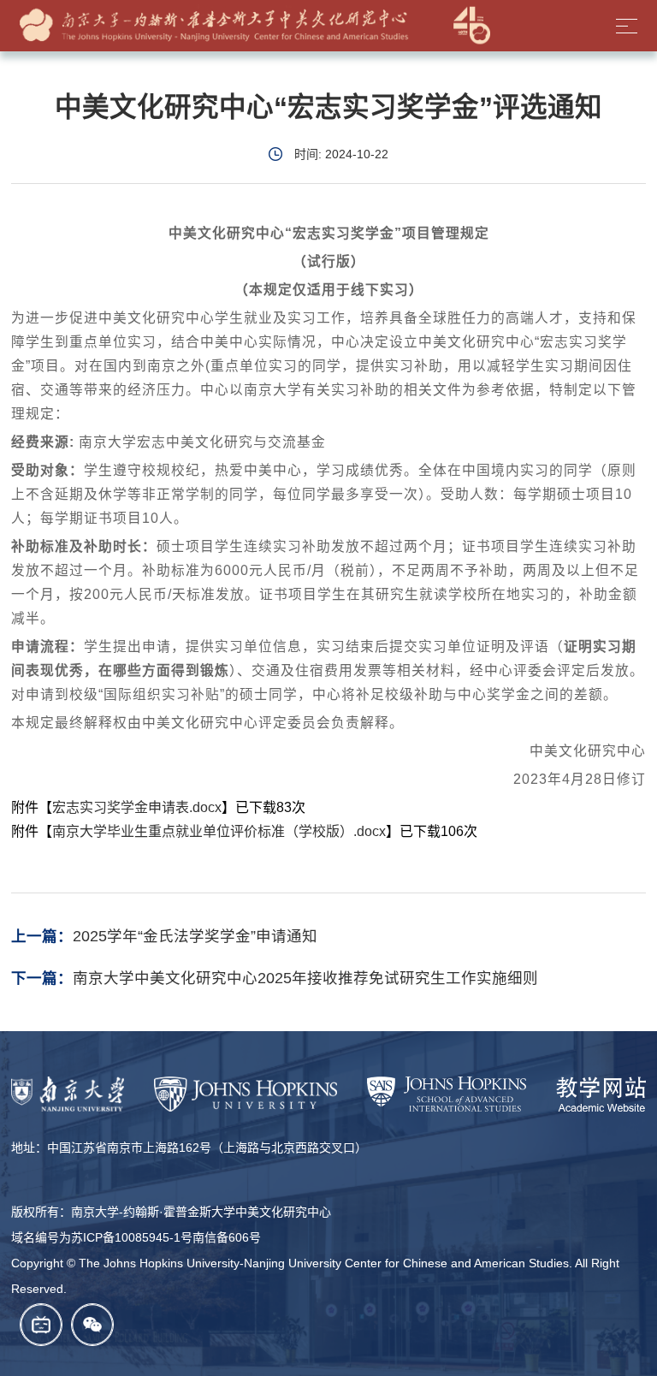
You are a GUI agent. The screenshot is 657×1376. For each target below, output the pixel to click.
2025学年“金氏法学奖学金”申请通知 (195, 936)
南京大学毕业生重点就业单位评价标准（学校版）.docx (219, 831)
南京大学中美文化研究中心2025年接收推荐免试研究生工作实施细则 (305, 978)
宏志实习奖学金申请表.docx (137, 807)
